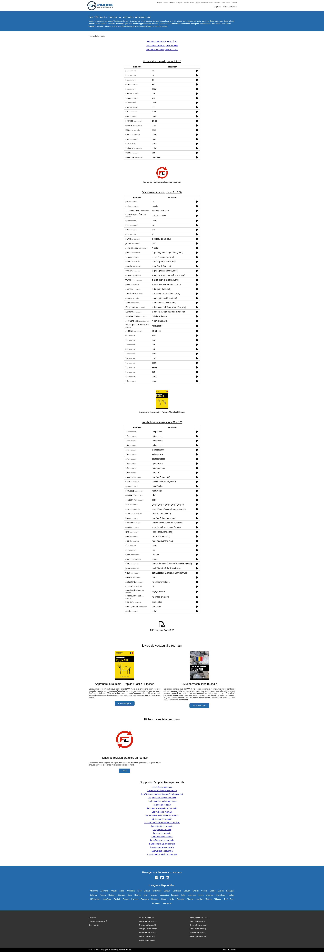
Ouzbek (117, 899)
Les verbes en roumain (162, 812)
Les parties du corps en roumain (162, 798)
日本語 (198, 2)
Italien (183, 895)
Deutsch (165, 2)
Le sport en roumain (162, 833)
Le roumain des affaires (162, 837)
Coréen (204, 891)
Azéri (139, 891)
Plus (125, 771)
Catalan (187, 891)
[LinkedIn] (167, 878)
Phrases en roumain (162, 805)
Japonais (192, 895)
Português (179, 2)
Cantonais (177, 891)
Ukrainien (156, 903)
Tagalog (209, 899)
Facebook (225, 950)
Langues (217, 7)
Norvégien (107, 899)
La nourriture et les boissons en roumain (162, 822)
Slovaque (181, 899)
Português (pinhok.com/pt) (148, 929)
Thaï (226, 899)
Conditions (92, 917)
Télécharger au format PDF (162, 630)
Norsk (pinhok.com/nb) (197, 933)
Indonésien (164, 895)
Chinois (196, 891)
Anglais (114, 891)
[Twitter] (162, 878)
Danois (221, 891)
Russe (164, 899)
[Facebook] (156, 878)
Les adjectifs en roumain (162, 826)
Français (172, 2)
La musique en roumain (162, 851)
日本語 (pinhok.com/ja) (147, 940)
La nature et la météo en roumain (162, 854)
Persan (126, 899)
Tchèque (217, 899)
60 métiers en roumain (162, 819)
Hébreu (137, 895)
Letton (201, 895)
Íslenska (234, 2)
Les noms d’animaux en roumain (162, 791)
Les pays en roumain (162, 830)
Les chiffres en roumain (162, 787)
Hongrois (153, 895)
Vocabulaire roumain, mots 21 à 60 (162, 45)
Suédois (199, 899)
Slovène (190, 899)
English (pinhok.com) (146, 917)
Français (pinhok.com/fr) (147, 925)
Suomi (211, 2)
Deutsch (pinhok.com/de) (147, 921)
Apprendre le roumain (97, 36)
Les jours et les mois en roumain (162, 801)
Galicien (111, 895)
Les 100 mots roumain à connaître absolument (162, 794)
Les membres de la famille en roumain (162, 815)
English (159, 2)
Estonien (93, 895)
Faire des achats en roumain (162, 844)
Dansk (223, 2)
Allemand (104, 891)
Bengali (147, 891)
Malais (231, 895)
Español (186, 2)
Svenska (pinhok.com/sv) (198, 925)
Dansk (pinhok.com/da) (198, 929)
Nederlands (204, 2)
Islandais (175, 895)
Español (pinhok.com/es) (147, 933)
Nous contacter (230, 7)
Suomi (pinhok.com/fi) (197, 921)
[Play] (197, 71)
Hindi (145, 895)
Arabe (121, 891)
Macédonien (221, 895)
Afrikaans (94, 891)
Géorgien (121, 895)
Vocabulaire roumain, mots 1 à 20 (162, 41)
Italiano (192, 2)
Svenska (217, 2)
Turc (232, 899)
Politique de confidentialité (98, 921)
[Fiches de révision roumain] (124, 753)
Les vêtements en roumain (162, 840)
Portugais (145, 899)
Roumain (155, 899)
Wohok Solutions (125, 950)
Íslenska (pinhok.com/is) (198, 936)
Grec (130, 895)
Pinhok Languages (101, 950)
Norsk (228, 2)
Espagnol (230, 891)
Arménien (131, 891)
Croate (212, 891)
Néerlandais (95, 899)
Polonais (134, 899)
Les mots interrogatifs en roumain (162, 808)
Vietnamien (167, 903)
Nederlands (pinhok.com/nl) (199, 917)
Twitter (233, 950)
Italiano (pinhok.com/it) (147, 936)
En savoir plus (124, 703)
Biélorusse (157, 891)
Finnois (103, 895)
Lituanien (209, 895)
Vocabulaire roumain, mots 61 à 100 (162, 49)
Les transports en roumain (162, 847)
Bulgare (167, 891)
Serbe (171, 899)
